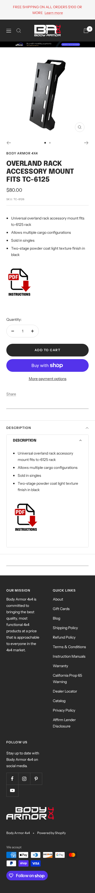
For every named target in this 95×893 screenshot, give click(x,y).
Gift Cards (61, 608)
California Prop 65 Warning (67, 678)
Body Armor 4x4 (22, 153)
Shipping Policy (65, 627)
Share (11, 394)
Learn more (54, 13)
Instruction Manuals (69, 656)
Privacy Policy (64, 710)
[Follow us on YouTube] (12, 790)
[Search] (18, 30)
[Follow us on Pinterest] (36, 779)
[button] (47, 440)
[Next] (86, 143)
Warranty (60, 665)
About (58, 599)
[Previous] (8, 143)
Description (18, 428)
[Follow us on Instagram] (24, 779)
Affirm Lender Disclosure (64, 723)
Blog (56, 618)
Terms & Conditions (69, 646)
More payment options (47, 378)
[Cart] (86, 30)
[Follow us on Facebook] (12, 779)
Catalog (59, 700)
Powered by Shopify (51, 833)
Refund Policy (64, 637)
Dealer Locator (65, 691)
